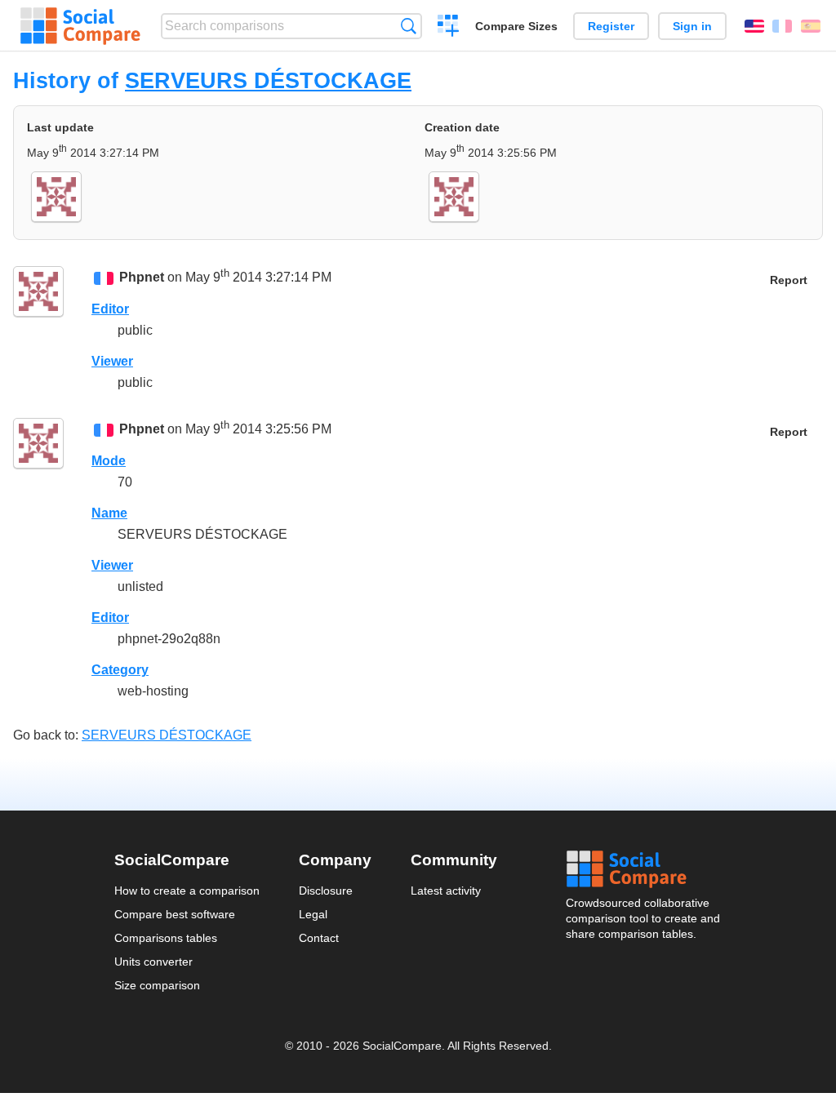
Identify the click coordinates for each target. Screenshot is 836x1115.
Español (810, 26)
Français (782, 26)
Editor (110, 309)
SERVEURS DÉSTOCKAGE (268, 80)
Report (788, 280)
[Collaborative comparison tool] (80, 26)
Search (408, 25)
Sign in (692, 26)
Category (120, 670)
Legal (313, 914)
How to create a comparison (187, 890)
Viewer (112, 361)
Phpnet (141, 277)
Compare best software (174, 914)
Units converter (153, 961)
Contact (319, 937)
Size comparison (157, 985)
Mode (108, 461)
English (754, 26)
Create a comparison (449, 28)
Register (611, 26)
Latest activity (446, 890)
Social (644, 869)
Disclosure (326, 890)
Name (109, 513)
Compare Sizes (516, 26)
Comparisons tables (165, 937)
